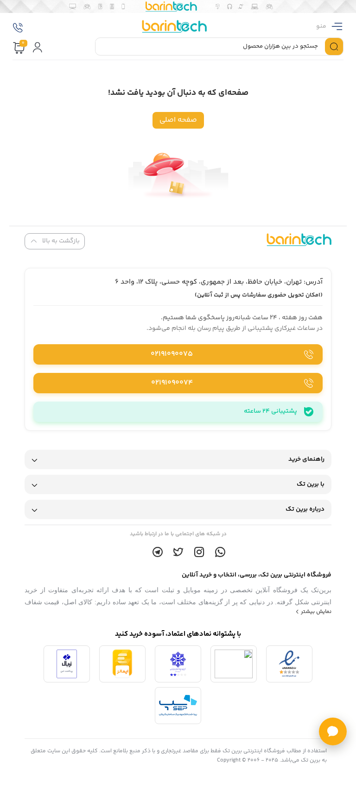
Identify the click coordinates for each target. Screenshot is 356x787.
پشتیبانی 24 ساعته (270, 411)
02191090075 (172, 354)
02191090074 (172, 383)
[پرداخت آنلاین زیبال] (67, 664)
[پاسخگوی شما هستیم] (333, 731)
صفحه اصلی (178, 120)
